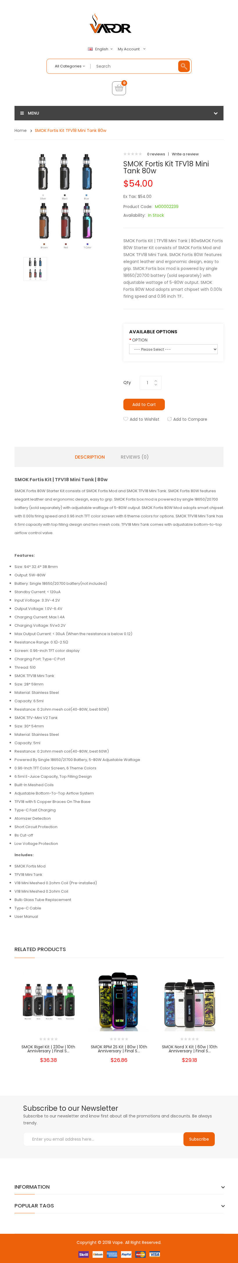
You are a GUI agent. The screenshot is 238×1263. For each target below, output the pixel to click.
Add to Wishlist (144, 419)
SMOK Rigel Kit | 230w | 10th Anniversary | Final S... (48, 1049)
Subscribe (199, 1139)
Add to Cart (144, 404)
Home (21, 130)
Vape (117, 1242)
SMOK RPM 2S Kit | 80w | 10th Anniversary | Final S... (119, 1049)
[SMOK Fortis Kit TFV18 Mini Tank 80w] (35, 268)
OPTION (139, 340)
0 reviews (156, 154)
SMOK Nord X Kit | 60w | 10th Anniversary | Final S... (189, 1049)
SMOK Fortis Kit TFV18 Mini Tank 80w (70, 130)
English (102, 49)
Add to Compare (190, 419)
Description (90, 457)
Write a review (185, 154)
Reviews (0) (135, 457)
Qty (127, 382)
